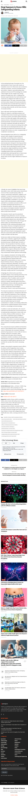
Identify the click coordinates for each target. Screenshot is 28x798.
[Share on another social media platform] (23, 46)
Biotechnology (4, 747)
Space (16, 754)
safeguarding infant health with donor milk (10, 434)
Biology (2, 746)
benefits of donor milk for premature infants (13, 417)
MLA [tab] (14, 443)
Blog (2, 749)
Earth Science (4, 758)
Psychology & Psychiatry (20, 749)
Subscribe (4, 772)
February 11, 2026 (4, 15)
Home (2, 4)
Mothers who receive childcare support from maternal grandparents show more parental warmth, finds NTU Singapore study (11, 662)
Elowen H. (7, 12)
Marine (16, 740)
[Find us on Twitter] (3, 714)
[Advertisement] (14, 49)
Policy (16, 747)
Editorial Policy (18, 739)
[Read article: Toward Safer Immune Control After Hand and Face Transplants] (14, 519)
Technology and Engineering (21, 756)
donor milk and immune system (19, 419)
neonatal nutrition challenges (8, 426)
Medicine (11, 4)
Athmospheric (4, 744)
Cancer (2, 753)
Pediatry (16, 746)
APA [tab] (6, 443)
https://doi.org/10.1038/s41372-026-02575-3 (13, 391)
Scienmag (5, 782)
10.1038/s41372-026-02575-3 (9, 396)
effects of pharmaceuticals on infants (9, 424)
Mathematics (17, 742)
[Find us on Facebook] (1, 714)
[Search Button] (26, 1)
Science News (6, 4)
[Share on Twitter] (16, 46)
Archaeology (3, 742)
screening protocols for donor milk (9, 436)
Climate (2, 756)
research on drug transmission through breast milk (12, 430)
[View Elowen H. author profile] (2, 13)
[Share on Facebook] (8, 46)
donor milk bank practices (7, 421)
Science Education (19, 751)
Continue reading (14, 795)
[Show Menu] (1, 1)
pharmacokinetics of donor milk (8, 428)
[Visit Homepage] (14, 1)
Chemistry (3, 754)
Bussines (3, 751)
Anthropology (4, 740)
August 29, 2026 (4, 507)
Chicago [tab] (22, 443)
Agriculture (3, 739)
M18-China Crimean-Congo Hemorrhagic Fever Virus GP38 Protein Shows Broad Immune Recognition (13, 557)
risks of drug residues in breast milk (9, 432)
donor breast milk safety (7, 419)
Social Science (18, 753)
